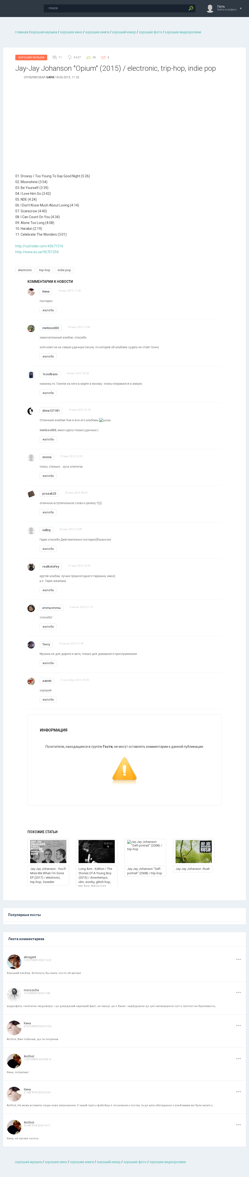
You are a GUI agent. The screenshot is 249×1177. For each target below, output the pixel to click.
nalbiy (46, 530)
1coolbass (50, 374)
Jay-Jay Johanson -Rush (193, 869)
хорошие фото (150, 32)
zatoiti (46, 681)
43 (94, 57)
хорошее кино (71, 32)
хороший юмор (124, 32)
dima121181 (51, 410)
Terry (46, 644)
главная (21, 32)
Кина (45, 291)
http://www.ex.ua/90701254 (37, 252)
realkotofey (50, 566)
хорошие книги (97, 32)
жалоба (48, 310)
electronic (25, 270)
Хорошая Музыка (31, 57)
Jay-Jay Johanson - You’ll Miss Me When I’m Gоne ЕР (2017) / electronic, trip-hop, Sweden (48, 875)
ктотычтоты (51, 608)
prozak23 (49, 493)
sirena (46, 457)
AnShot (29, 1056)
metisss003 (50, 328)
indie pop (64, 270)
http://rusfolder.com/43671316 (39, 246)
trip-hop (44, 270)
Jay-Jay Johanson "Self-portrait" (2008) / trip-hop (144, 871)
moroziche (31, 990)
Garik (50, 77)
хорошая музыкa (43, 32)
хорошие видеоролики (183, 32)
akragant (30, 957)
